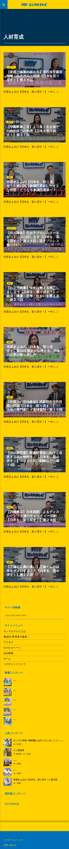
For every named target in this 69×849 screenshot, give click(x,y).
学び (9, 507)
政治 (9, 122)
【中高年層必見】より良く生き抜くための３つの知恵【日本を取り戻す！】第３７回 (33, 131)
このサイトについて (15, 664)
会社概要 (8, 653)
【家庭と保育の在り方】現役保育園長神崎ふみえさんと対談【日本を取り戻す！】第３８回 (34, 76)
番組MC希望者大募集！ (17, 636)
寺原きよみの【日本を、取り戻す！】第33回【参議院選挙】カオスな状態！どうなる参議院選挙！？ (33, 186)
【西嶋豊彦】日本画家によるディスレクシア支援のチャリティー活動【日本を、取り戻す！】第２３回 (33, 516)
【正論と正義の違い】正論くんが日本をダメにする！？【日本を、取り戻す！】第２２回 (33, 571)
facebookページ (12, 647)
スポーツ (11, 67)
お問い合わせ (10, 845)
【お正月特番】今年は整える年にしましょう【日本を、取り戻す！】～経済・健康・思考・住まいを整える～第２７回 (33, 294)
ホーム (7, 658)
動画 (9, 177)
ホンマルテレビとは (15, 631)
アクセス (8, 642)
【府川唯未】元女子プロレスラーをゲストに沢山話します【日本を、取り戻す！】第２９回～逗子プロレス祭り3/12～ (33, 239)
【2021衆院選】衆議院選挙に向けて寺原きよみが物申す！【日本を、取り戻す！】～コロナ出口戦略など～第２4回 (34, 459)
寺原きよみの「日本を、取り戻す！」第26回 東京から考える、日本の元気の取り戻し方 (33, 351)
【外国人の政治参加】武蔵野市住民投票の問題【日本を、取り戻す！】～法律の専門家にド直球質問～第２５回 (34, 406)
